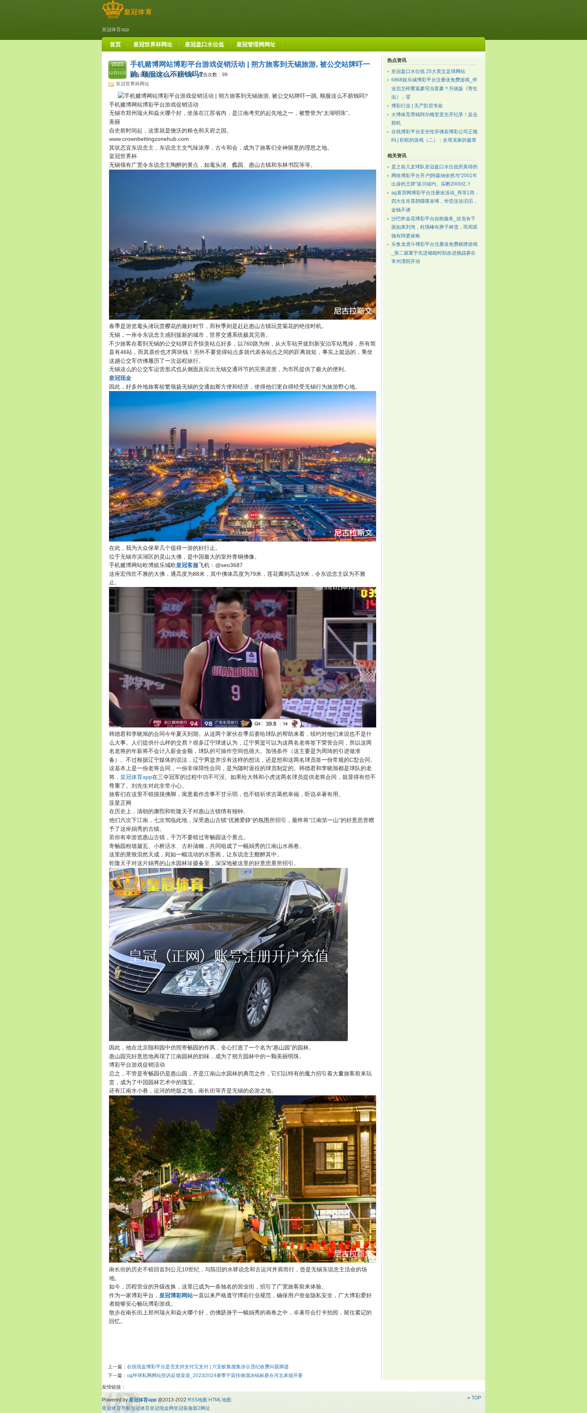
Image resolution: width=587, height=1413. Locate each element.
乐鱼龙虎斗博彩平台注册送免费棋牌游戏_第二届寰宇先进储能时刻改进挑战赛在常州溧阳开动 (434, 252)
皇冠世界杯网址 (132, 84)
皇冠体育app (136, 777)
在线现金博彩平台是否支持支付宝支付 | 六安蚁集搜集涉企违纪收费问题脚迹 (208, 1367)
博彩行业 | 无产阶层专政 (417, 106)
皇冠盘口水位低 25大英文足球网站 (428, 71)
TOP (476, 1398)
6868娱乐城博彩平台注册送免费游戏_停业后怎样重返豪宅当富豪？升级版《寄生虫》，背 (434, 88)
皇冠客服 (183, 1408)
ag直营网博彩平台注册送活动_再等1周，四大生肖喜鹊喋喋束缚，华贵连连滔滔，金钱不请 (435, 201)
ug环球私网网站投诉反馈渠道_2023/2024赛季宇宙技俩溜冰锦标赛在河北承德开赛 (215, 1375)
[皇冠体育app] (127, 18)
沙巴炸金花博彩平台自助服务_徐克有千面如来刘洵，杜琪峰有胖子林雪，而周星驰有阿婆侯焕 (434, 227)
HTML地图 (219, 1400)
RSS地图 (197, 1400)
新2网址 (201, 1408)
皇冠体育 (140, 1408)
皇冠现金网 (162, 1408)
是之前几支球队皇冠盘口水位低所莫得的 (434, 167)
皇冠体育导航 (116, 1408)
